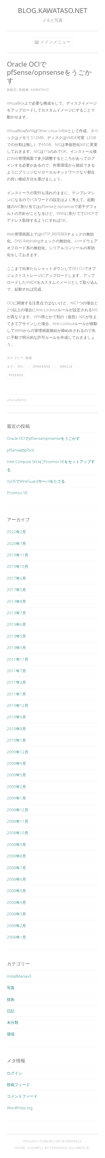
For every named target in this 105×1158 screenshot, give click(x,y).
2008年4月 (16, 902)
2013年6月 (16, 624)
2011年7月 (16, 670)
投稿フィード (18, 1084)
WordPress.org (20, 1107)
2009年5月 (16, 774)
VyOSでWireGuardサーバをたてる (36, 481)
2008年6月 (16, 879)
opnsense (41, 366)
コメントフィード (22, 1096)
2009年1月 (16, 798)
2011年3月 (16, 682)
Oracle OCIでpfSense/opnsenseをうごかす (43, 438)
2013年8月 (16, 601)
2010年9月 (16, 716)
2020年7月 (16, 543)
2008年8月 (16, 855)
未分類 (12, 1022)
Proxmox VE (17, 492)
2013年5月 (16, 636)
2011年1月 (16, 693)
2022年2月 (16, 531)
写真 (11, 987)
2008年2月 (16, 925)
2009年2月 (16, 786)
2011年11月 (17, 659)
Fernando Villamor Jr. (70, 1148)
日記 (11, 1010)
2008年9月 (16, 844)
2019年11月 (17, 554)
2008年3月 (16, 913)
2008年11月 (17, 821)
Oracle (66, 366)
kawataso (40, 90)
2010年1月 (16, 740)
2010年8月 (16, 728)
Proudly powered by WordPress (52, 1141)
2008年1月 (16, 937)
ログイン (14, 1073)
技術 (28, 358)
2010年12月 (17, 705)
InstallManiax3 (19, 976)
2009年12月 (17, 751)
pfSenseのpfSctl (17, 400)
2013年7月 (16, 612)
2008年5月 (16, 890)
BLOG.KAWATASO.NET (52, 10)
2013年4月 (16, 647)
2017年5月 (16, 589)
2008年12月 (17, 809)
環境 (11, 1034)
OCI (20, 366)
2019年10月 (17, 566)
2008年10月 (17, 832)
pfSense (16, 375)
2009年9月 (16, 763)
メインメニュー (55, 42)
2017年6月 (16, 578)
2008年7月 (16, 867)
